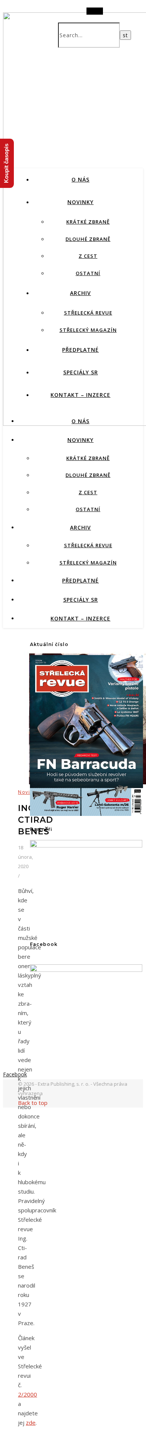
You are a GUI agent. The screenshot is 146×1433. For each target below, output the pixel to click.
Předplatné (80, 349)
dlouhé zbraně (88, 239)
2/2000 (27, 1394)
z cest (88, 256)
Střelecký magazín (88, 330)
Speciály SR (80, 372)
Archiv (80, 293)
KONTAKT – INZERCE (80, 394)
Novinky (80, 202)
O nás (80, 179)
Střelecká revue (88, 312)
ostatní (88, 273)
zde (31, 1422)
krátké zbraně (88, 221)
